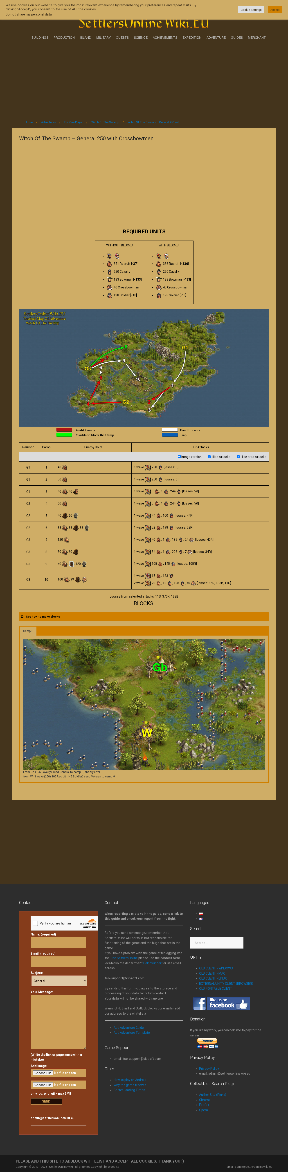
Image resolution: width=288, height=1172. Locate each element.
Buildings (40, 37)
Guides (237, 37)
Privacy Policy (209, 1068)
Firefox (204, 1105)
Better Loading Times (129, 1090)
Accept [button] (275, 9)
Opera (203, 1110)
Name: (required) (43, 934)
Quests (122, 37)
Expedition (191, 37)
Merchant (257, 37)
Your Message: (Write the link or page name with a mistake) (56, 1025)
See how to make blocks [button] (43, 616)
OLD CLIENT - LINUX (213, 978)
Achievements (165, 37)
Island (85, 37)
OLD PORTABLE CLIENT (215, 988)
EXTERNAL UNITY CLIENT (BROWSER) (226, 983)
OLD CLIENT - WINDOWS (216, 968)
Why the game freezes (130, 1085)
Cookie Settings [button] (251, 9)
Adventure (216, 37)
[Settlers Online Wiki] (144, 20)
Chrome (205, 1100)
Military (103, 37)
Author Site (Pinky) (212, 1094)
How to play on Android (130, 1080)
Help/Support (153, 963)
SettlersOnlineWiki (61, 1166)
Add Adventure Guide (129, 1027)
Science (141, 37)
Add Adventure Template (132, 1032)
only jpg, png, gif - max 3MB (51, 1093)
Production (64, 37)
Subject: (37, 973)
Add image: (39, 1066)
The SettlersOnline (124, 958)
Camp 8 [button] (28, 631)
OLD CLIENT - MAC (212, 973)
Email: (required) (43, 953)
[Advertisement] (144, 78)
